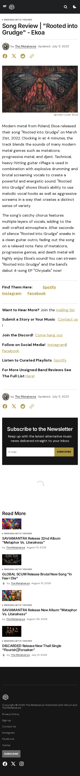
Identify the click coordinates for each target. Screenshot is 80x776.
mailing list (65, 310)
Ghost (68, 705)
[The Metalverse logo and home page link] (12, 7)
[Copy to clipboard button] (31, 56)
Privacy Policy (10, 714)
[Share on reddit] (22, 56)
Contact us (68, 319)
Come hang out (49, 335)
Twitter (6, 745)
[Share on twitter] (13, 56)
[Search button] (65, 6)
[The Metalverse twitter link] (13, 764)
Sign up (6, 720)
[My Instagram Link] (21, 764)
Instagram (12, 293)
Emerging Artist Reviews (18, 20)
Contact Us (9, 726)
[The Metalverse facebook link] (5, 764)
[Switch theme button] (74, 6)
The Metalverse (25, 46)
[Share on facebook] (5, 56)
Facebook (37, 293)
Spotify (49, 287)
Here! (30, 376)
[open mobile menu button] (4, 7)
